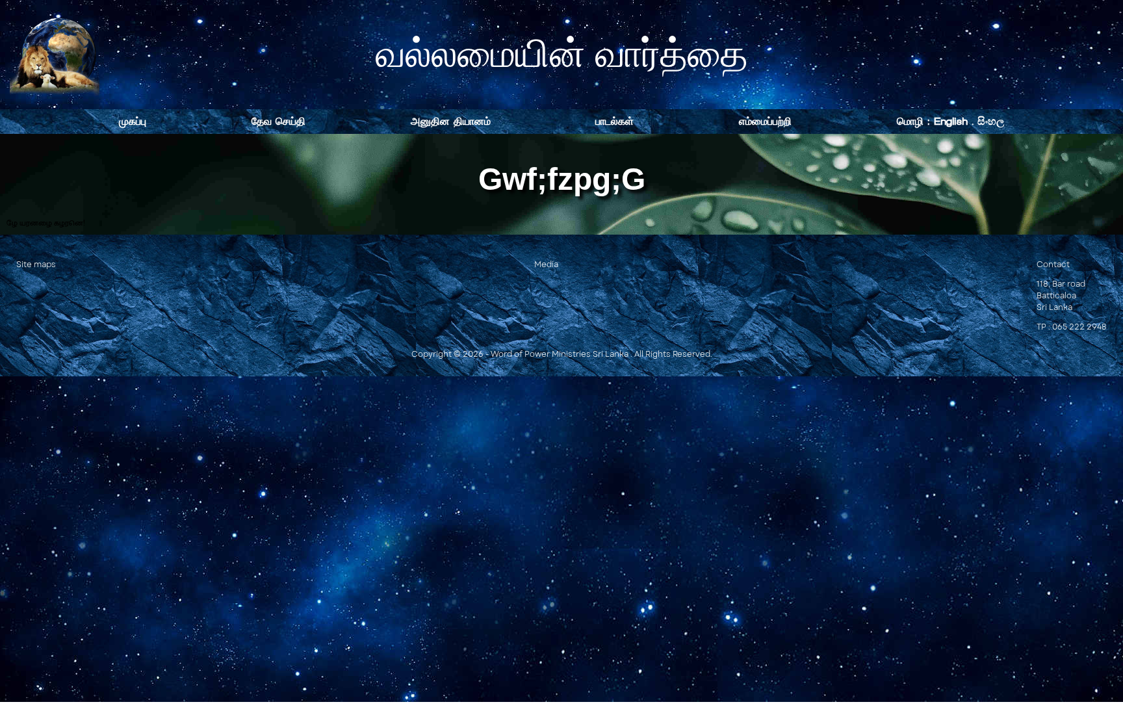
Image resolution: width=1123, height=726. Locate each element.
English (951, 121)
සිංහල (990, 121)
